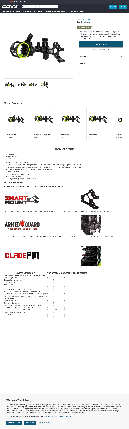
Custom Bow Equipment (85, 19)
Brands (83, 11)
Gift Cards (74, 11)
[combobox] (40, 6)
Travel (39, 11)
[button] (101, 56)
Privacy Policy (51, 416)
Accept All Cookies (14, 423)
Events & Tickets (29, 11)
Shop (18, 11)
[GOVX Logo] (10, 6)
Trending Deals (8, 11)
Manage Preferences (44, 423)
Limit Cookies (30, 423)
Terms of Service (65, 416)
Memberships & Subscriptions (56, 11)
